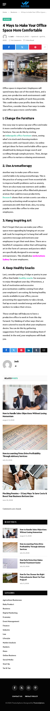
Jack (11, 37)
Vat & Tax (7, 668)
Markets (6, 647)
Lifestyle (6, 638)
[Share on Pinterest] (35, 47)
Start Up (6, 664)
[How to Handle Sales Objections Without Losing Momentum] (25, 397)
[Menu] (4, 4)
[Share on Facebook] (9, 47)
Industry (6, 630)
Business (7, 19)
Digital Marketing (10, 613)
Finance (6, 625)
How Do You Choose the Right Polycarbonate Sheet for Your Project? (32, 577)
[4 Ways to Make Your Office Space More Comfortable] (25, 67)
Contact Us (17, 696)
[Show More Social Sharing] (44, 47)
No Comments (16, 40)
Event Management (11, 621)
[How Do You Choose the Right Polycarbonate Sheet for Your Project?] (10, 578)
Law (4, 634)
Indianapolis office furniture (18, 135)
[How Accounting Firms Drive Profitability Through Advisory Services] (25, 437)
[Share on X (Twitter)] (22, 47)
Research (7, 197)
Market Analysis (9, 642)
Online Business (9, 655)
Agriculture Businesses (12, 600)
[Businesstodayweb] (25, 4)
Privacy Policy (31, 696)
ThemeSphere (38, 703)
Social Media (8, 659)
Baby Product (8, 604)
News (5, 651)
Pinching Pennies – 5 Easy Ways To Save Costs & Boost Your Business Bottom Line (25, 495)
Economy (6, 617)
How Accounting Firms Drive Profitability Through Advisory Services (22, 455)
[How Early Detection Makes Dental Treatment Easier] (10, 563)
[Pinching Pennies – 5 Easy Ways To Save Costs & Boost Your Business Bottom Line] (25, 477)
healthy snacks (26, 278)
